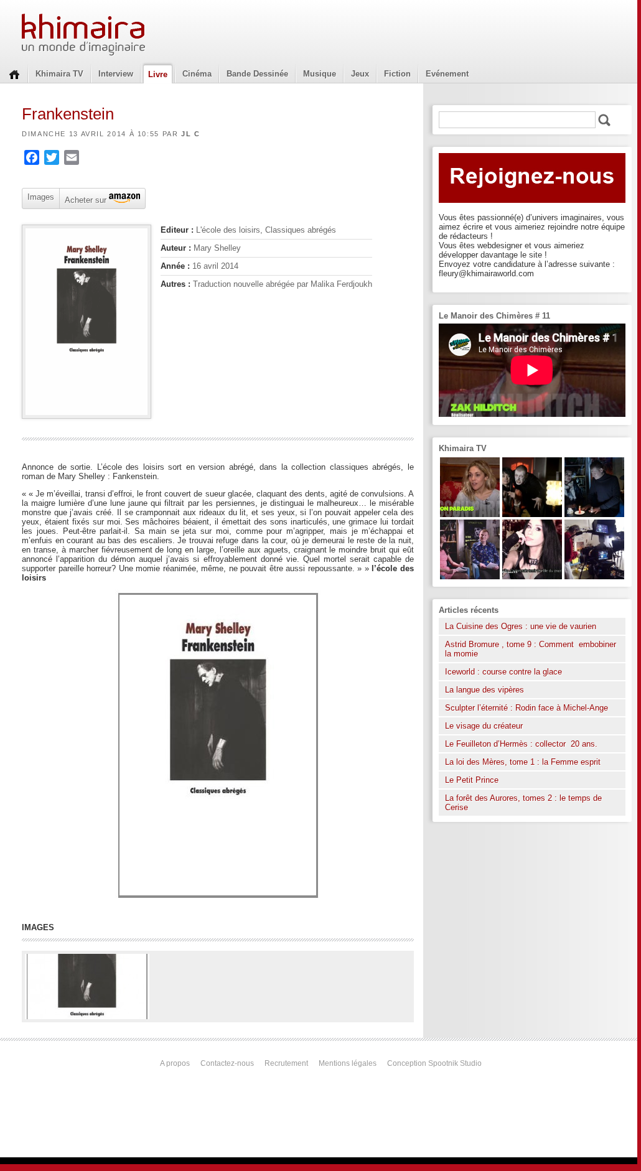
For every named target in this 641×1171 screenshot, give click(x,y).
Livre (157, 74)
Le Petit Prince (471, 780)
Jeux (360, 73)
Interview (115, 73)
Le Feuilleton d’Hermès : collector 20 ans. (522, 744)
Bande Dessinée (257, 73)
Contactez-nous (227, 1063)
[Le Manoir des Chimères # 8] (532, 576)
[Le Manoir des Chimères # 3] (532, 514)
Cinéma (197, 73)
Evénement (447, 73)
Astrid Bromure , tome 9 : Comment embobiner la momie (530, 649)
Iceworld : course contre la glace (503, 671)
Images (40, 197)
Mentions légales (348, 1063)
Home (14, 73)
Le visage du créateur (484, 725)
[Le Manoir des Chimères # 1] (470, 576)
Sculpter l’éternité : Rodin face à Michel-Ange (526, 707)
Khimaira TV (59, 73)
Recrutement (286, 1063)
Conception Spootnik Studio (434, 1063)
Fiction (397, 73)
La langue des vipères (484, 689)
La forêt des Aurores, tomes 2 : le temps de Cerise (523, 802)
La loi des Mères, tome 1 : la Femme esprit (523, 762)
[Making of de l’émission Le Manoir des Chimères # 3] (594, 576)
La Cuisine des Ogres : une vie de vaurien (520, 626)
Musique (319, 73)
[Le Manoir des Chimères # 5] (594, 514)
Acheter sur (84, 199)
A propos (175, 1063)
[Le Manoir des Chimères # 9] (470, 514)
